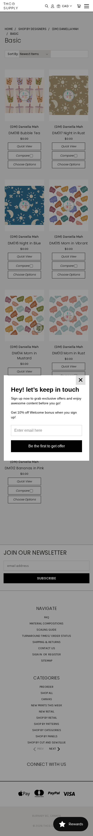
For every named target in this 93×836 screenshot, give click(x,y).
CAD (65, 6)
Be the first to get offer (46, 446)
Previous (7, 831)
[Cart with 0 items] (78, 6)
